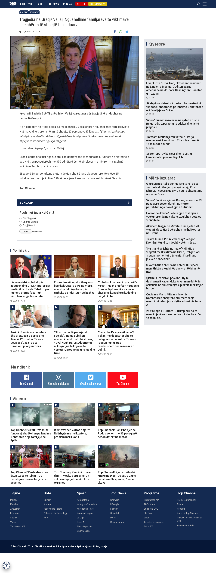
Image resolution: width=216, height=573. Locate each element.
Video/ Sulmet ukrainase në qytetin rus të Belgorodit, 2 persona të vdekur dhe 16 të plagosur (172, 125)
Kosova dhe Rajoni (53, 509)
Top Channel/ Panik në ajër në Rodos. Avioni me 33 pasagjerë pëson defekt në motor (117, 433)
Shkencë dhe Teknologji (55, 513)
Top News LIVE (98, 4)
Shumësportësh (85, 526)
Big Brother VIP (151, 500)
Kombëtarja (83, 500)
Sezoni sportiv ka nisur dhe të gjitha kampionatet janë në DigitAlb (169, 157)
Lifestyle (114, 504)
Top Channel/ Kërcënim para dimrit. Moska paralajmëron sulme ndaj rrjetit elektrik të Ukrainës (72, 477)
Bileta (180, 504)
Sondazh (26, 202)
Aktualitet (15, 509)
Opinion (47, 500)
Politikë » (21, 251)
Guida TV (148, 526)
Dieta (113, 517)
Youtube (82, 4)
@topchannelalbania (58, 383)
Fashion (114, 509)
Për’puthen (149, 504)
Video (31, 4)
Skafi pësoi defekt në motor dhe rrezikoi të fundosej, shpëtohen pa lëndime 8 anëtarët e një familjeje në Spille (174, 109)
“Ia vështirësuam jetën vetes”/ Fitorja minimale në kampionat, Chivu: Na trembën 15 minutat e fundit (173, 142)
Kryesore (156, 44)
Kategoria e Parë (85, 509)
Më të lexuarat (161, 178)
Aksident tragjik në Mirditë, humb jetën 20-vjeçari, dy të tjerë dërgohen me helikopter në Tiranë (173, 229)
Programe (68, 4)
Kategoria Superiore (87, 504)
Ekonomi (14, 513)
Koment (48, 504)
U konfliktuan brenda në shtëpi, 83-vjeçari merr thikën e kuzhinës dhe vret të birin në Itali (173, 268)
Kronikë (14, 504)
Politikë (24, 12)
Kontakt (181, 509)
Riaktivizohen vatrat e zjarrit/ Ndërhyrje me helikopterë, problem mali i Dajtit (73, 433)
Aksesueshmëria (185, 525)
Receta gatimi (117, 522)
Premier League (85, 513)
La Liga (80, 517)
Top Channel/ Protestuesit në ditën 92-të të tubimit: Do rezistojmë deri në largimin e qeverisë (29, 477)
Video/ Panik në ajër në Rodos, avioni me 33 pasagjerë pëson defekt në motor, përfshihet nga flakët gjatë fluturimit (174, 203)
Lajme (22, 4)
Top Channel (26, 383)
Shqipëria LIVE (151, 509)
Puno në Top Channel (187, 513)
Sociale (14, 517)
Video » (19, 398)
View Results (37, 231)
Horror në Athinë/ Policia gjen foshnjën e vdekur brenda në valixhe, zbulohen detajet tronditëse (173, 216)
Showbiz (114, 500)
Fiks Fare (148, 513)
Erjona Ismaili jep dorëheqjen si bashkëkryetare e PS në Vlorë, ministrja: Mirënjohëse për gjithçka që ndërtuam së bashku (74, 290)
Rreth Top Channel (186, 500)
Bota (47, 493)
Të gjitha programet (154, 522)
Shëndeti (114, 513)
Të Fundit (34, 12)
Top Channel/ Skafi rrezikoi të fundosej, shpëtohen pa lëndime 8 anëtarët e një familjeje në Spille (30, 435)
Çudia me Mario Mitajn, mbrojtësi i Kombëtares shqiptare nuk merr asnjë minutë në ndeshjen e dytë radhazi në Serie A (173, 300)
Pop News (53, 4)
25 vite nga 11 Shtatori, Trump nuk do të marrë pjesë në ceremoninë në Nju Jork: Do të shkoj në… (173, 314)
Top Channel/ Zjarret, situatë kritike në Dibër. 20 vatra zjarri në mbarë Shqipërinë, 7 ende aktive (117, 477)
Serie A (80, 522)
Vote (25, 231)
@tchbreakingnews (90, 383)
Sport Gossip (83, 531)
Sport (41, 4)
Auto (46, 517)
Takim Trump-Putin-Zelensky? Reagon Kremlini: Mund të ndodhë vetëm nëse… (171, 240)
